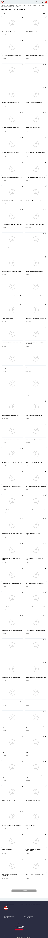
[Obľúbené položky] (39, 2)
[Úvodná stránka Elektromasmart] (2, 1)
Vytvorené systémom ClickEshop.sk (24, 937)
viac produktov (24, 890)
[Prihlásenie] (37, 1)
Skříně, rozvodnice (27, 5)
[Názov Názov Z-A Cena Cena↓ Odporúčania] (43, 13)
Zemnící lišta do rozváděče (13, 6)
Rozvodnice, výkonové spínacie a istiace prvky (11, 5)
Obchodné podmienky (9, 916)
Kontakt (6, 917)
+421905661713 (19, 929)
